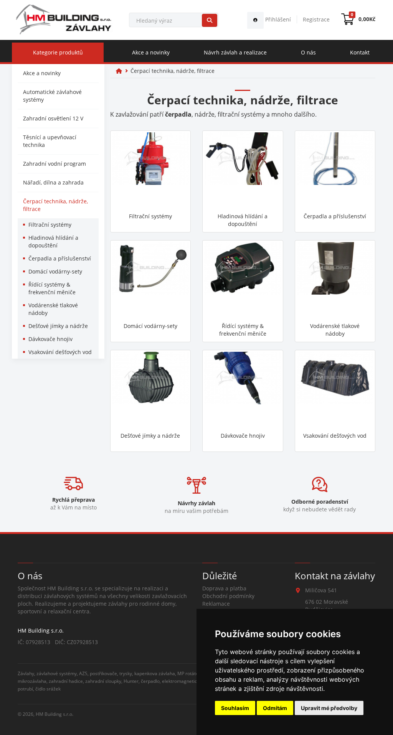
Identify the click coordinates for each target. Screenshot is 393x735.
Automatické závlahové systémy (52, 95)
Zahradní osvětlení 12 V (53, 118)
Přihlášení (277, 19)
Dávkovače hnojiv (50, 339)
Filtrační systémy (49, 224)
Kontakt (360, 52)
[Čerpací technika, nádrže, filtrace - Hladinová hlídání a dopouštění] (242, 170)
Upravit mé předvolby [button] (329, 708)
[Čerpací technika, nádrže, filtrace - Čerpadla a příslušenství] (335, 170)
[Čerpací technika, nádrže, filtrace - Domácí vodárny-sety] (150, 280)
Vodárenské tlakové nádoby (53, 309)
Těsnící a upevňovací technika (49, 140)
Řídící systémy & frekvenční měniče (52, 288)
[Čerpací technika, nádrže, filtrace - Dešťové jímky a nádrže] (150, 390)
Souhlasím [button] (235, 708)
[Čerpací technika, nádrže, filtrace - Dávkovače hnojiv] (242, 390)
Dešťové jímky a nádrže (58, 326)
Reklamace (216, 603)
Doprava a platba (224, 588)
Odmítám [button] (275, 708)
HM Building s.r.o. (54, 714)
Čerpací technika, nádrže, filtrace (55, 205)
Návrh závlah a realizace (235, 52)
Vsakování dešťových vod (60, 352)
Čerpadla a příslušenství (59, 258)
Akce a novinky (151, 52)
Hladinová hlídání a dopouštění (53, 241)
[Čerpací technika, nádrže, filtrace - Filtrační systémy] (150, 170)
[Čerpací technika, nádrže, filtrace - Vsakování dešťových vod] (335, 390)
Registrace (316, 19)
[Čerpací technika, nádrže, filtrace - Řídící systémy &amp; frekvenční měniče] (242, 280)
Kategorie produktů (58, 52)
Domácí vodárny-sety (55, 271)
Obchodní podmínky (228, 596)
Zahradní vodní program (54, 163)
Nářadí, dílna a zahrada (53, 182)
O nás (308, 52)
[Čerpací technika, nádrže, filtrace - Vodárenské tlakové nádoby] (335, 280)
